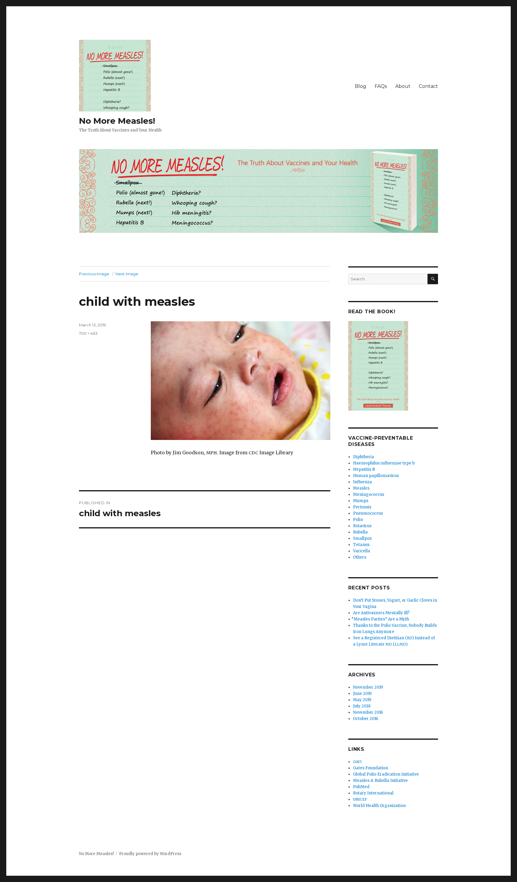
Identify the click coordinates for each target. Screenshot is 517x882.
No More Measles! (117, 121)
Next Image (126, 273)
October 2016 (365, 718)
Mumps (360, 500)
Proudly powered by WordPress (150, 853)
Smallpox (362, 538)
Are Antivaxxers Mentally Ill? (381, 612)
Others (359, 557)
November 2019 (368, 687)
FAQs (381, 86)
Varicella (361, 551)
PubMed (361, 786)
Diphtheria (363, 456)
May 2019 (362, 699)
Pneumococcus (368, 513)
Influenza (362, 481)
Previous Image (94, 273)
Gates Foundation (370, 768)
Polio (358, 519)
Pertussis (362, 507)
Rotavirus (362, 525)
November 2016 (368, 712)
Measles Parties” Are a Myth (381, 619)
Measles (361, 488)
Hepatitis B (364, 469)
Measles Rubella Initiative (380, 780)
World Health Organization (379, 805)
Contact (428, 86)
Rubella (360, 532)
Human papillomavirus (376, 475)
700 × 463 (88, 333)
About (402, 86)
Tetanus (361, 544)
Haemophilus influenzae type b (384, 463)
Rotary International (373, 793)
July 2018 (361, 706)
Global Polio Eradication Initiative (386, 774)
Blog (360, 86)
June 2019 (362, 693)
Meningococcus (368, 494)
